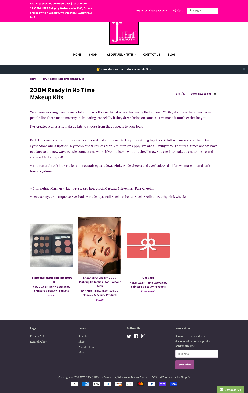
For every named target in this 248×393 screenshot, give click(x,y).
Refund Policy (38, 341)
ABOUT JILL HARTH (120, 55)
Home (33, 79)
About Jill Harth (87, 347)
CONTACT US (151, 55)
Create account (158, 11)
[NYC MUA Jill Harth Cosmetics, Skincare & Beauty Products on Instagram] (143, 337)
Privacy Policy (38, 336)
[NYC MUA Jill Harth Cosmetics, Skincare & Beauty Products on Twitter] (129, 337)
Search (82, 336)
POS (154, 377)
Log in (139, 11)
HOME (77, 55)
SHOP (93, 55)
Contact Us (232, 389)
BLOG (171, 55)
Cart (180, 11)
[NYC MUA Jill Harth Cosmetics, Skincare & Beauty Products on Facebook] (136, 337)
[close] (243, 69)
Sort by (180, 94)
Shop (81, 341)
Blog (81, 352)
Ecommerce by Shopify (176, 377)
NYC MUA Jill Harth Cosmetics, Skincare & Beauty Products (115, 377)
